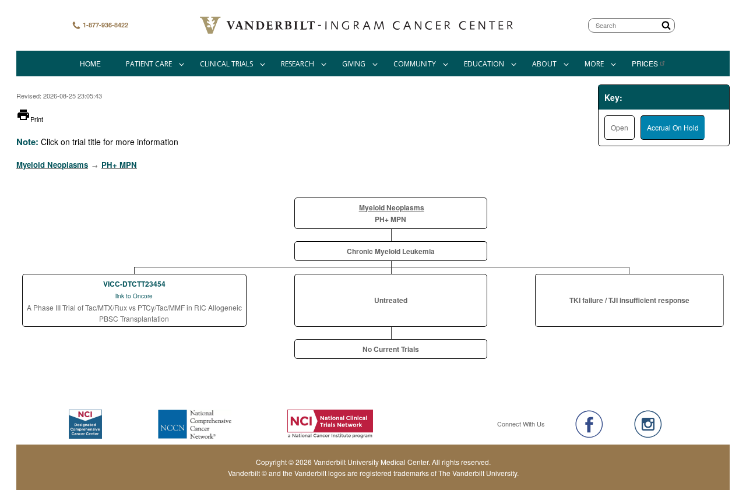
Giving (353, 64)
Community (414, 64)
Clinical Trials (226, 64)
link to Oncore (134, 296)
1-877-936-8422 (104, 24)
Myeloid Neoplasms (52, 164)
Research (297, 64)
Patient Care (149, 64)
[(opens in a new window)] (589, 424)
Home (90, 63)
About (544, 64)
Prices (645, 63)
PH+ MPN (119, 164)
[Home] (358, 25)
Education (484, 64)
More (594, 64)
